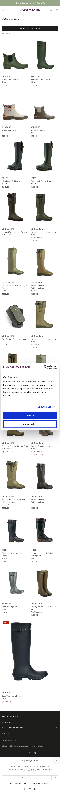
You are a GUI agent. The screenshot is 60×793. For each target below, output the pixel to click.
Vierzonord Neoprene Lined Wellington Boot (42, 288)
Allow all (30, 415)
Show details (44, 407)
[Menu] (3, 10)
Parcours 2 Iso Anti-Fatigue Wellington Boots (42, 556)
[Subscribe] (57, 740)
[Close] (56, 760)
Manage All (28, 424)
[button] (51, 10)
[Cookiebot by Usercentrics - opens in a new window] (44, 367)
